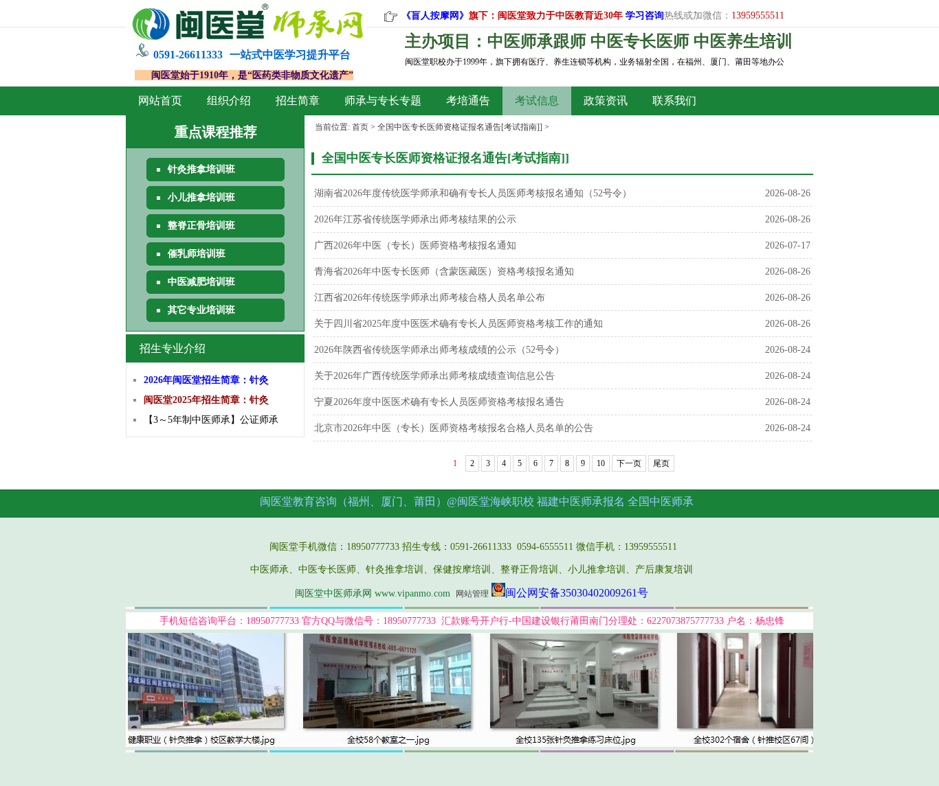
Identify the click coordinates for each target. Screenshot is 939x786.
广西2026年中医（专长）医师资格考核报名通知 (415, 245)
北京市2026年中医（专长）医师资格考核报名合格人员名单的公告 (453, 428)
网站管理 (472, 594)
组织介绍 (229, 100)
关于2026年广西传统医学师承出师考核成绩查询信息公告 (434, 376)
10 (601, 463)
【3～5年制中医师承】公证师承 (211, 420)
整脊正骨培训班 (201, 225)
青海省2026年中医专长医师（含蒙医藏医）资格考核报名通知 (444, 271)
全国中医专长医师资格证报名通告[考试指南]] (459, 127)
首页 (360, 127)
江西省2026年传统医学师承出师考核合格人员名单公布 (429, 297)
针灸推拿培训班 (201, 169)
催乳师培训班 (196, 253)
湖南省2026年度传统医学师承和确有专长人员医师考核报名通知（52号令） (473, 193)
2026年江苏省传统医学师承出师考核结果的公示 (415, 219)
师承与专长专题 (382, 100)
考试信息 (537, 100)
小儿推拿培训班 (201, 197)
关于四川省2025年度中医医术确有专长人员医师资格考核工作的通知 (458, 324)
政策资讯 (606, 100)
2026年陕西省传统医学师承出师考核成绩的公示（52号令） (439, 350)
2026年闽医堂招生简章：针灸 (206, 380)
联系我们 (674, 100)
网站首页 (160, 100)
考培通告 (468, 100)
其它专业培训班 (201, 310)
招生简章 (298, 100)
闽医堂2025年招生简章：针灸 (206, 400)
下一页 (629, 463)
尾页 (661, 463)
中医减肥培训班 (201, 282)
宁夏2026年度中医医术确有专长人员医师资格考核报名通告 (439, 402)
